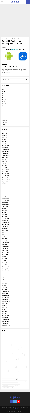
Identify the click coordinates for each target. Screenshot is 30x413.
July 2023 (4, 208)
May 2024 (4, 188)
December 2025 (5, 149)
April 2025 (4, 165)
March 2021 (4, 264)
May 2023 (4, 212)
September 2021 (6, 252)
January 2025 (5, 171)
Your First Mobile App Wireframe (12, 67)
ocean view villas (22, 367)
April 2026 (4, 141)
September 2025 (6, 155)
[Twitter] (15, 401)
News (3, 118)
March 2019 (4, 313)
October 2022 (5, 226)
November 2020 (5, 273)
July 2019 (4, 305)
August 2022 (5, 230)
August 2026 (5, 133)
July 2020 (4, 281)
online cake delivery (7, 369)
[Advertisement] (15, 21)
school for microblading (20, 381)
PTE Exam (5, 371)
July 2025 (4, 159)
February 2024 (5, 194)
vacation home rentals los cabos (10, 383)
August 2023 (5, 206)
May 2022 (4, 236)
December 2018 (5, 319)
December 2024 (5, 173)
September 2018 (6, 325)
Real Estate (4, 120)
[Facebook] (11, 401)
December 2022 (5, 222)
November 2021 (5, 248)
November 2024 (5, 175)
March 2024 (4, 192)
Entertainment (5, 99)
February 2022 (5, 242)
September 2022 (6, 228)
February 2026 (5, 145)
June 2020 (4, 283)
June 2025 (4, 161)
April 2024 (4, 190)
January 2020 (5, 293)
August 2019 (5, 303)
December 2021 (5, 246)
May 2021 (4, 260)
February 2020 (5, 291)
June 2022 (4, 234)
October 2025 (5, 153)
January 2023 (5, 220)
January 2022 (5, 244)
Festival (4, 103)
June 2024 (4, 186)
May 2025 (4, 163)
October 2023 (5, 202)
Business (4, 93)
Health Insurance (6, 114)
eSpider (15, 2)
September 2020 (6, 277)
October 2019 (5, 299)
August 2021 (5, 254)
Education (4, 97)
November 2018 (5, 321)
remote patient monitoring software (11, 377)
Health (3, 112)
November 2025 (5, 151)
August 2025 (5, 157)
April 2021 (4, 262)
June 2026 (4, 137)
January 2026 (5, 147)
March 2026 (4, 143)
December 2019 (5, 295)
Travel (3, 124)
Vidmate (17, 385)
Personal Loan (17, 369)
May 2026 (4, 139)
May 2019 (4, 309)
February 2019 (5, 315)
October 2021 (5, 250)
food (3, 110)
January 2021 (5, 268)
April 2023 (4, 214)
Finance (4, 105)
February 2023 (5, 218)
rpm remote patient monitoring (10, 379)
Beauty (3, 91)
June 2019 (4, 307)
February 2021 (5, 266)
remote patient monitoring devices (10, 375)
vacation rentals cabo (8, 385)
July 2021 (4, 256)
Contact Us (13, 411)
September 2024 (6, 179)
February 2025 (5, 169)
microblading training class (9, 365)
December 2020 (5, 270)
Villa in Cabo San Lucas (8, 387)
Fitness (3, 108)
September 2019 (6, 301)
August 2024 (5, 181)
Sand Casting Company (8, 381)
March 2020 (4, 289)
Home (8, 411)
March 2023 (4, 216)
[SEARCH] (26, 79)
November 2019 (5, 297)
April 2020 (4, 287)
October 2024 (5, 177)
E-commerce (5, 95)
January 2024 (5, 196)
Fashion (4, 101)
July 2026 (4, 135)
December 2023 (5, 198)
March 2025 (4, 167)
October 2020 (5, 275)
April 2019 (4, 311)
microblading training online (9, 367)
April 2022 (4, 238)
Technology (4, 64)
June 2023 (4, 210)
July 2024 (4, 183)
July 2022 (4, 232)
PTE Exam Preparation (14, 371)
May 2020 (4, 285)
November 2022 (5, 224)
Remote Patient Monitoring (9, 373)
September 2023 (6, 204)
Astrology (4, 89)
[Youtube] (18, 401)
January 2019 (5, 317)
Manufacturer (5, 116)
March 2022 (4, 240)
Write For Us (19, 411)
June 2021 (4, 258)
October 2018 (5, 323)
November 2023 (5, 200)
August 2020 (5, 279)
